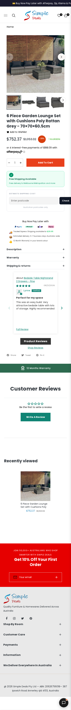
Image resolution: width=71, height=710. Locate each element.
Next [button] (61, 57)
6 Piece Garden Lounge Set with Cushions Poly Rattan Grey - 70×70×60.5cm (34, 505)
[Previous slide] (9, 308)
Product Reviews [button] (35, 341)
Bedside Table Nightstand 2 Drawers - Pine (34, 279)
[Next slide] (61, 308)
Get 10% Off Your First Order (35, 562)
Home (10, 26)
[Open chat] (63, 702)
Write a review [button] (35, 417)
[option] (35, 64)
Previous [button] (9, 57)
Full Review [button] (22, 329)
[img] (23, 286)
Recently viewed (21, 461)
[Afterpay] (29, 226)
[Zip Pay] (40, 226)
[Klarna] (51, 226)
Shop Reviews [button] (35, 347)
